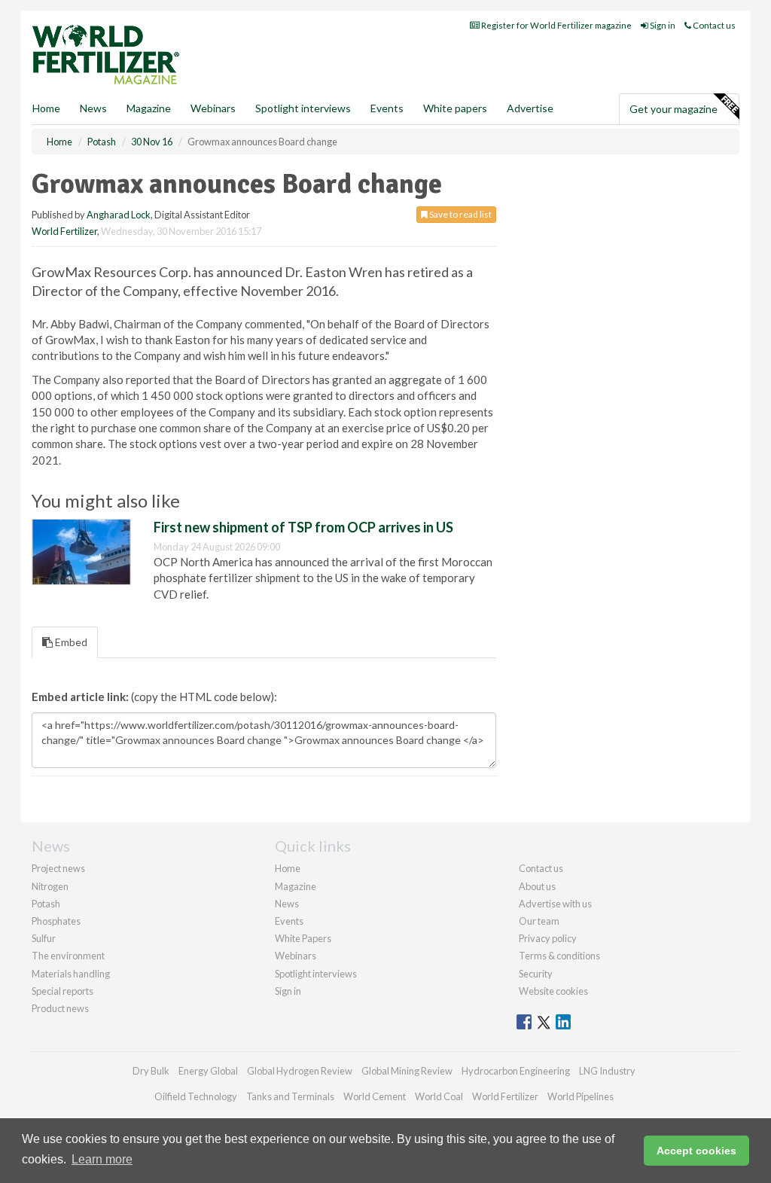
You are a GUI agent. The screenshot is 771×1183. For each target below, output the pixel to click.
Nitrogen (50, 886)
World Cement (374, 1096)
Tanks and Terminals (290, 1096)
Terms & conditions (559, 956)
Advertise (530, 108)
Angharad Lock (119, 215)
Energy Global (208, 1071)
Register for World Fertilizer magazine (556, 25)
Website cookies (553, 991)
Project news (58, 868)
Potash (46, 904)
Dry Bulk (151, 1071)
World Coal (439, 1096)
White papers (455, 108)
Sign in (661, 25)
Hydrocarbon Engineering (516, 1071)
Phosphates (56, 921)
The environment (68, 956)
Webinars (213, 108)
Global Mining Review (407, 1071)
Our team (539, 921)
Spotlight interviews (303, 108)
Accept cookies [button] (696, 1151)
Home (46, 108)
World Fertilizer (64, 231)
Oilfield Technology (195, 1096)
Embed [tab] (70, 642)
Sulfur (44, 938)
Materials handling (71, 974)
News (287, 904)
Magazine (148, 108)
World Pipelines (580, 1096)
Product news (60, 1008)
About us (537, 886)
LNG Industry (607, 1071)
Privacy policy (548, 938)
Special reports (62, 991)
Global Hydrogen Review (299, 1071)
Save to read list (460, 214)
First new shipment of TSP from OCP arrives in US (303, 527)
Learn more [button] (102, 1159)
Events (387, 108)
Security (536, 974)
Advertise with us (555, 904)
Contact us (713, 25)
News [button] (93, 108)
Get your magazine (673, 108)
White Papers (303, 938)
